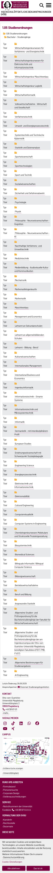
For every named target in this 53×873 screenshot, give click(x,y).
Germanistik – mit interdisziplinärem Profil (31, 432)
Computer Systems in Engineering (30, 523)
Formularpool (9, 786)
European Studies (23, 443)
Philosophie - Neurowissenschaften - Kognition (31, 222)
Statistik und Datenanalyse (27, 147)
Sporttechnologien (23, 166)
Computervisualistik (24, 514)
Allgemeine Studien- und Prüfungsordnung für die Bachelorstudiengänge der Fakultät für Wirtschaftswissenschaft (32, 618)
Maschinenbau (21, 307)
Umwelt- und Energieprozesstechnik (32, 126)
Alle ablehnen (14, 868)
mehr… (6, 713)
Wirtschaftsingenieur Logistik (28, 86)
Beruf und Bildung (23, 594)
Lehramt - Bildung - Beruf (26, 347)
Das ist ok (38, 868)
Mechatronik (20, 280)
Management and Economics (28, 316)
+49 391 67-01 (11, 709)
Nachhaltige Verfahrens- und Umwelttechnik (28, 247)
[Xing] (13, 728)
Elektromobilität (22, 496)
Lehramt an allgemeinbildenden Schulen (29, 336)
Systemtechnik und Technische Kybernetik (29, 136)
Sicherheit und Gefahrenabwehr (30, 193)
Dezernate (8, 826)
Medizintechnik (22, 258)
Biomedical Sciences (24, 554)
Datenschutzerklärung (13, 857)
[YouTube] (5, 728)
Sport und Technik (23, 175)
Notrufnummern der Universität (17, 806)
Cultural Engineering (24, 505)
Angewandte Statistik (25, 603)
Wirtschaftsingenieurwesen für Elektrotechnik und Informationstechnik (29, 64)
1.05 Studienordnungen (16, 33)
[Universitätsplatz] (26, 765)
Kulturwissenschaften (25, 356)
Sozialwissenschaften (25, 184)
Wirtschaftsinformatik (25, 95)
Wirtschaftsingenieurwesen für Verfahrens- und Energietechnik (29, 49)
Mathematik (20, 298)
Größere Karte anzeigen (13, 768)
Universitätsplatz (11, 773)
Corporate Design (11, 793)
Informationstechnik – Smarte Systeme (28, 398)
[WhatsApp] (29, 723)
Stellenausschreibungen (14, 796)
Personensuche (10, 790)
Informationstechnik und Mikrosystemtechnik (26, 411)
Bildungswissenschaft (25, 576)
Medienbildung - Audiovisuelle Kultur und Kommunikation (31, 269)
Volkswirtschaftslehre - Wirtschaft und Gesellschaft (30, 105)
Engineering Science (24, 465)
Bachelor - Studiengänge (18, 37)
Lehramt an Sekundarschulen (28, 326)
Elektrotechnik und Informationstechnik (23, 485)
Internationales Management (28, 366)
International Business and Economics (27, 376)
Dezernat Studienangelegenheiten (34, 687)
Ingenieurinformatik (24, 387)
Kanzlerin (7, 819)
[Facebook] (37, 723)
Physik (18, 211)
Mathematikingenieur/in (26, 289)
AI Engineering (21, 675)
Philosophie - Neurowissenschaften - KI (31, 234)
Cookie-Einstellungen (12, 862)
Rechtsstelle (9, 823)
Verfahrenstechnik (23, 117)
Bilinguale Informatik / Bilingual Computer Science (28, 565)
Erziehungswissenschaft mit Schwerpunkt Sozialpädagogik (28, 454)
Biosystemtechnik (23, 545)
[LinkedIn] (21, 723)
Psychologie (20, 202)
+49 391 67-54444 (23, 810)
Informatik (20, 422)
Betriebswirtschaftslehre (26, 585)
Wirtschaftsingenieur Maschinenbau (31, 77)
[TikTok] (13, 723)
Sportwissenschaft (24, 156)
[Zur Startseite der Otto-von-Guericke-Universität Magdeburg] (16, 6)
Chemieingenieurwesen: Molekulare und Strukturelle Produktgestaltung (31, 534)
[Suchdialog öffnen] (41, 5)
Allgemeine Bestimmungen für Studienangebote (28, 664)
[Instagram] (5, 723)
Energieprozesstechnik (26, 474)
